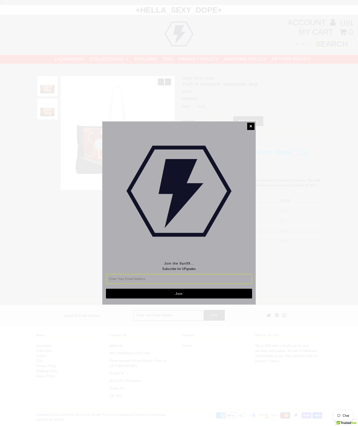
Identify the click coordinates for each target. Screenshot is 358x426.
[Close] (250, 126)
